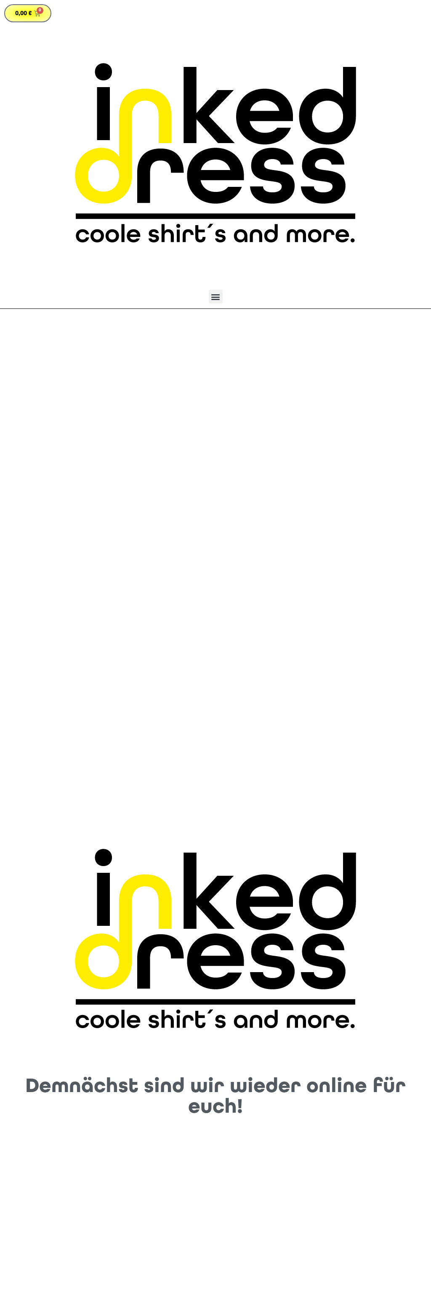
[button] (216, 296)
